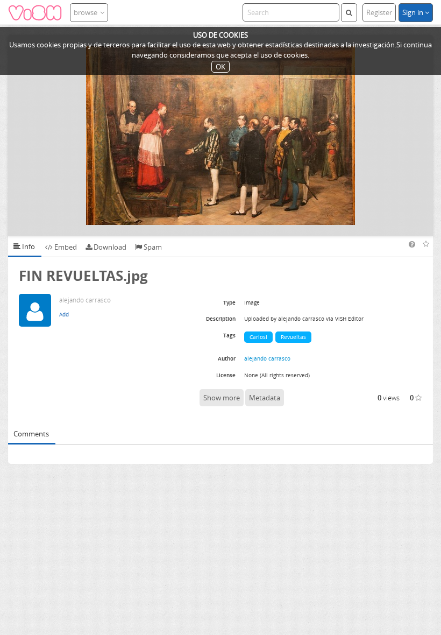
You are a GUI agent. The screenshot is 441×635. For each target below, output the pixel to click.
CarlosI (258, 337)
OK (220, 67)
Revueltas (293, 337)
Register (379, 12)
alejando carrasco (267, 358)
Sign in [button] (413, 12)
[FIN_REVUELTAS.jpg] (220, 135)
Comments (31, 434)
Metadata (264, 398)
